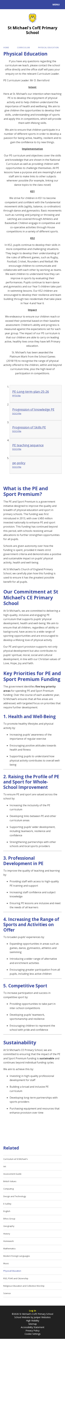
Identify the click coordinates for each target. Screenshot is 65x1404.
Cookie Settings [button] (33, 1333)
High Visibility (32, 1320)
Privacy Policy (32, 1330)
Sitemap (32, 1323)
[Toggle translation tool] (14, 4)
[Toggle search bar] (6, 4)
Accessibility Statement (32, 1327)
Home (6, 47)
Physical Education (48, 47)
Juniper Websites (42, 1317)
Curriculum (23, 47)
